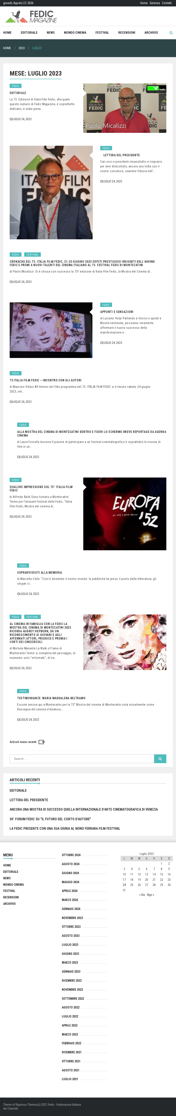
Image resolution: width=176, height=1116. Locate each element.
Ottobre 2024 (71, 855)
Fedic (15, 86)
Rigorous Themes (26, 1104)
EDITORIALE (18, 93)
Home (144, 3)
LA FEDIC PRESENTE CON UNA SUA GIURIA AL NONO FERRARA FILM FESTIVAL (65, 828)
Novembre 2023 (72, 918)
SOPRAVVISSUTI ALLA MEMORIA (39, 572)
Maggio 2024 (70, 882)
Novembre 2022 (72, 989)
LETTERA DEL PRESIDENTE (120, 155)
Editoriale (29, 33)
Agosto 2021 (70, 1070)
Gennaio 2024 (71, 909)
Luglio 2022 (70, 1016)
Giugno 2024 (70, 873)
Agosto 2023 (70, 935)
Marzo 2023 (70, 962)
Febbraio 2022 (71, 1043)
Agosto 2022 (70, 1007)
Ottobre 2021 (71, 1061)
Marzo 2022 (70, 1034)
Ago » (150, 894)
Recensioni (126, 33)
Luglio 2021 (70, 1079)
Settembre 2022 (73, 998)
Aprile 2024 (69, 891)
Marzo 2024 (70, 900)
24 (124, 885)
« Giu (142, 894)
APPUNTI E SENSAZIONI (117, 312)
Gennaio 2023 (71, 971)
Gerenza (155, 3)
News (51, 33)
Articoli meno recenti (23, 742)
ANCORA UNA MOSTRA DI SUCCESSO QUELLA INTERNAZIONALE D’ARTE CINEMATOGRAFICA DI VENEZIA (84, 809)
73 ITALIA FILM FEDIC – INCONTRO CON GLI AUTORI (46, 380)
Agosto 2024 (70, 864)
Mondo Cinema (75, 33)
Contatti (167, 3)
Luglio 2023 (70, 944)
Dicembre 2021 (72, 1052)
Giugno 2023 (70, 953)
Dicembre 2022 (72, 980)
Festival (102, 33)
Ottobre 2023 (71, 926)
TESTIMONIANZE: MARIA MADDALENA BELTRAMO (51, 698)
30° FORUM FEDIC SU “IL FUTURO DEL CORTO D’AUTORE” (50, 819)
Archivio (151, 33)
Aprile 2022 (69, 1025)
